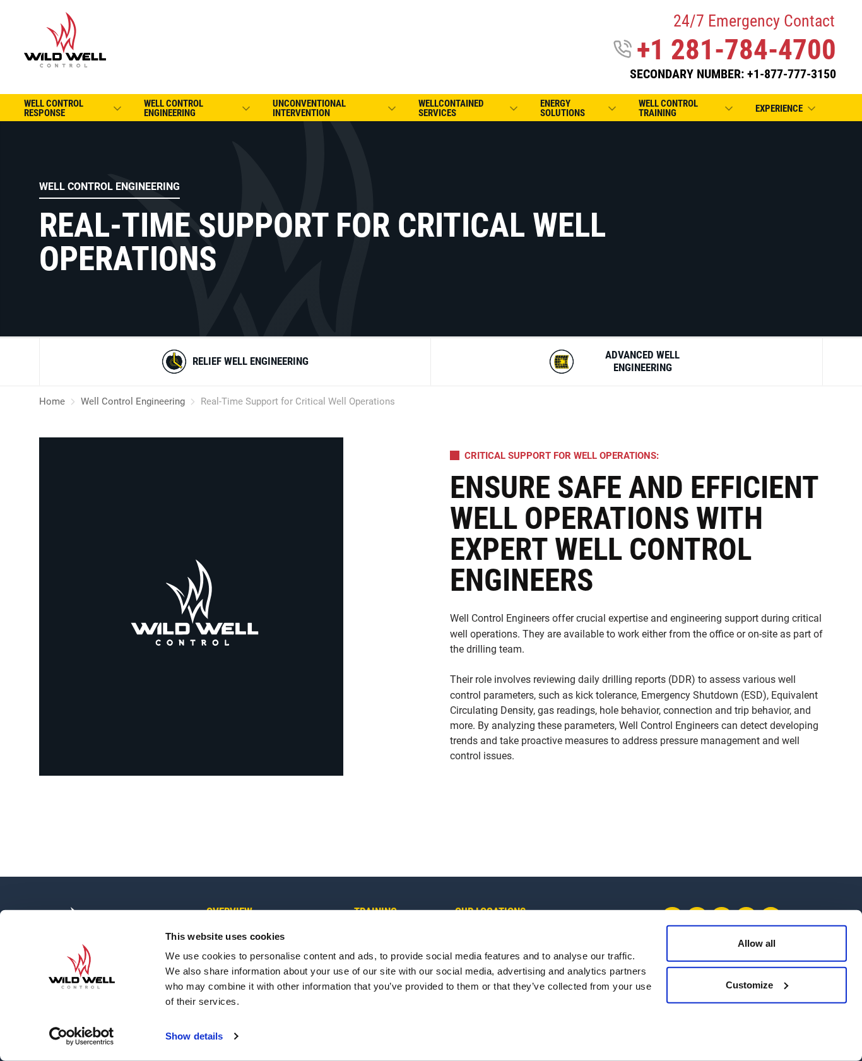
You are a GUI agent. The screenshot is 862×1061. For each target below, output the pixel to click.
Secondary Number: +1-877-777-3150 (733, 73)
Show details (194, 1036)
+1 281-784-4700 (736, 49)
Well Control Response (53, 108)
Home (52, 401)
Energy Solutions (562, 108)
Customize (749, 984)
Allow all (757, 943)
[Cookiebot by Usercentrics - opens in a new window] (82, 1036)
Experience (779, 108)
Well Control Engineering (173, 108)
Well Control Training (668, 108)
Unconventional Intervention (309, 108)
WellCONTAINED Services (450, 108)
